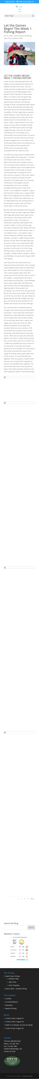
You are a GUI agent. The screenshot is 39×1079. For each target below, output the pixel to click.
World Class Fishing (12, 976)
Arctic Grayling (14, 985)
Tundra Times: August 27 (14, 1018)
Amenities (9, 1005)
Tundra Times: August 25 (14, 1028)
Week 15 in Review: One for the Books (19, 1025)
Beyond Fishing (10, 1008)
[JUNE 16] (19, 398)
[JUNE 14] (19, 728)
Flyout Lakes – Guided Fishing (16, 989)
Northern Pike (17, 38)
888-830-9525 (10, 2)
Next (32, 899)
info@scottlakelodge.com (13, 1049)
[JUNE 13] (19, 892)
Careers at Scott (9, 1051)
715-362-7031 (14, 1044)
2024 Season (19, 36)
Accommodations (11, 1002)
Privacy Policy (27, 1076)
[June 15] (19, 563)
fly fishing (27, 36)
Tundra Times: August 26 (14, 1022)
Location (8, 998)
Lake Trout (7, 38)
